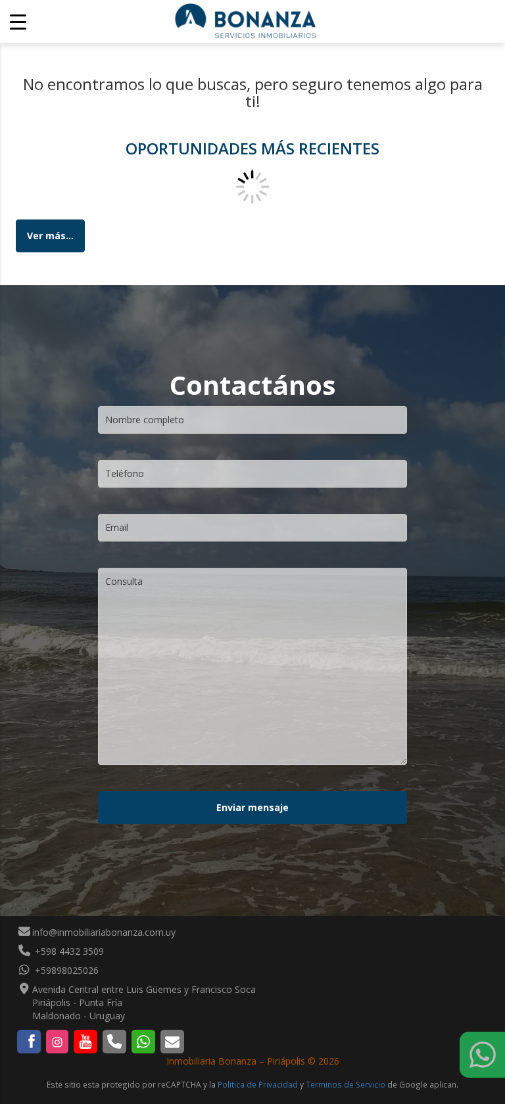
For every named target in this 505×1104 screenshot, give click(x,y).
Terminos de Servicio (345, 1084)
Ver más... (50, 235)
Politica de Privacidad (258, 1084)
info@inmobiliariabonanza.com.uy (104, 932)
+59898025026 (65, 970)
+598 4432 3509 (68, 951)
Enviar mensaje (252, 807)
